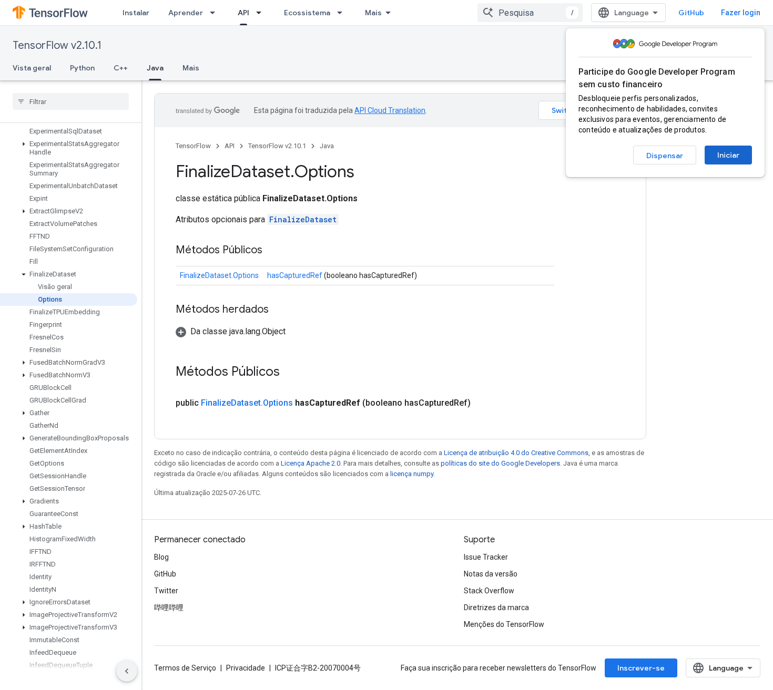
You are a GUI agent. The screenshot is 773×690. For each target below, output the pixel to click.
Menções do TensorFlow (504, 624)
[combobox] (530, 12)
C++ (121, 68)
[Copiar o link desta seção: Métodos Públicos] (272, 250)
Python (82, 68)
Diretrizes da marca (496, 607)
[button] (68, 148)
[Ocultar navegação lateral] (126, 671)
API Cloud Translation (389, 110)
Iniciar (728, 155)
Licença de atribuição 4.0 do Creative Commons (516, 453)
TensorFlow (193, 146)
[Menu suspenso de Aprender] (215, 12)
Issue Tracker (486, 557)
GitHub (691, 12)
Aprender (185, 12)
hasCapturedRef (294, 275)
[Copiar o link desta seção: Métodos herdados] (279, 310)
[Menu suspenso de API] (261, 12)
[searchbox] (71, 101)
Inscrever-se (641, 668)
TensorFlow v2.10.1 (57, 45)
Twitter (166, 590)
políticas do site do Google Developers (500, 463)
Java (155, 68)
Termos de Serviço (185, 668)
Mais (373, 12)
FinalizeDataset (303, 219)
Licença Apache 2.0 (310, 463)
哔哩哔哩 (169, 607)
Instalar (136, 12)
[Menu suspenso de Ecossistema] (342, 12)
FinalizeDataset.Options (219, 275)
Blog (161, 557)
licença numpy (411, 474)
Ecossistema (307, 12)
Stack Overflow (489, 590)
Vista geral (32, 68)
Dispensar (664, 155)
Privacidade (245, 668)
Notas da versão (490, 574)
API (243, 12)
